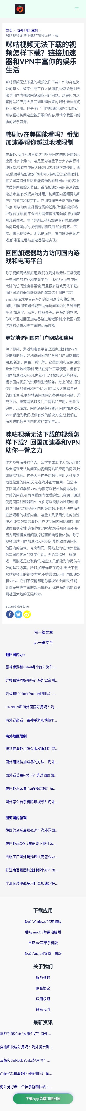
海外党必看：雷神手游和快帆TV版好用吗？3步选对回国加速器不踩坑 (32, 720)
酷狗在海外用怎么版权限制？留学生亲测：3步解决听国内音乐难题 (32, 749)
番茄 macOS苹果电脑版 (43, 932)
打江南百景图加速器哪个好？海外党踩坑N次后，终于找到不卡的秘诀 (32, 870)
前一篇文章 (43, 632)
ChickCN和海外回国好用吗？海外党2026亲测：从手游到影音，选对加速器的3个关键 (32, 707)
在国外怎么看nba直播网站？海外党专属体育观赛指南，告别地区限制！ (32, 788)
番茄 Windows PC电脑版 (43, 921)
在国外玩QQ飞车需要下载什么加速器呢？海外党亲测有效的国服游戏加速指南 (32, 843)
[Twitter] (18, 614)
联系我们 (43, 1009)
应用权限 (43, 999)
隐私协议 (43, 988)
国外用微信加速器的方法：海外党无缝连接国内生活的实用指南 (32, 762)
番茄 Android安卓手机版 (43, 953)
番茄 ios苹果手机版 (43, 943)
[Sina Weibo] (27, 614)
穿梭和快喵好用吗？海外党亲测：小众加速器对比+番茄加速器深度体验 (32, 680)
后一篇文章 (43, 643)
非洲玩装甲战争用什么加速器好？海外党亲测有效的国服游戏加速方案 (32, 883)
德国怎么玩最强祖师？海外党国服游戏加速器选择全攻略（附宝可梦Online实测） (32, 830)
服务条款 (43, 978)
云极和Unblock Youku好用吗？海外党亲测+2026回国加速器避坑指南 (32, 694)
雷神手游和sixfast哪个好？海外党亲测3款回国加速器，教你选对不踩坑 (32, 667)
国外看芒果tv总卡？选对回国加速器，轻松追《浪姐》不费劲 (32, 775)
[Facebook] (10, 614)
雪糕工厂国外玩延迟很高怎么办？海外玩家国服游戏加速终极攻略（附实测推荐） (32, 857)
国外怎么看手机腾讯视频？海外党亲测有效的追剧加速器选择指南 (32, 802)
